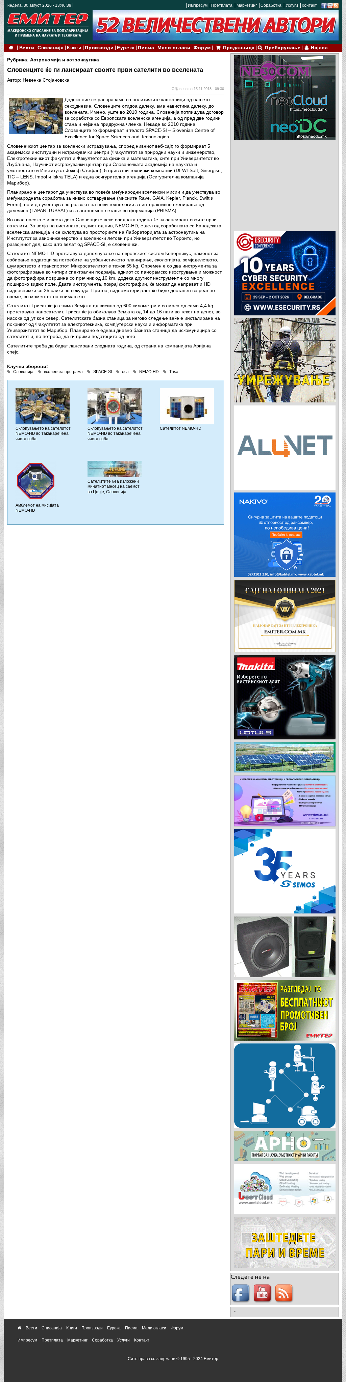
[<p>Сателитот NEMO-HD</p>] (187, 405)
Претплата (221, 5)
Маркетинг (247, 5)
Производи (99, 48)
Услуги (292, 5)
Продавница (239, 48)
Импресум (197, 5)
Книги (74, 48)
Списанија (51, 48)
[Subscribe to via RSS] (336, 5)
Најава (319, 48)
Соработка (271, 5)
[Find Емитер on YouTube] (263, 1293)
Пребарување (282, 48)
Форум (202, 48)
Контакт (309, 5)
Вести (26, 48)
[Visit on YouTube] (330, 5)
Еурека (125, 48)
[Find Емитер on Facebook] (241, 1293)
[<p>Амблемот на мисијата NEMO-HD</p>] (36, 480)
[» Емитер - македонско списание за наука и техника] (48, 23)
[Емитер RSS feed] (285, 1293)
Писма (146, 48)
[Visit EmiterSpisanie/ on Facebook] (324, 5)
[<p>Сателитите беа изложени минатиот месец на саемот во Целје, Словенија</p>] (115, 469)
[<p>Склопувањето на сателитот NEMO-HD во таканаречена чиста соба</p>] (43, 405)
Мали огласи (173, 48)
